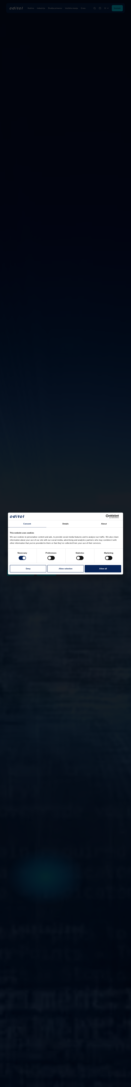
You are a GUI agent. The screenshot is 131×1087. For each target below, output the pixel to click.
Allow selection (65, 569)
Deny (28, 569)
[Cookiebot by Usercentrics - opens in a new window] (110, 516)
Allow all (103, 569)
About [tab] (104, 524)
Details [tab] (65, 524)
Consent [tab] (27, 524)
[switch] (51, 558)
